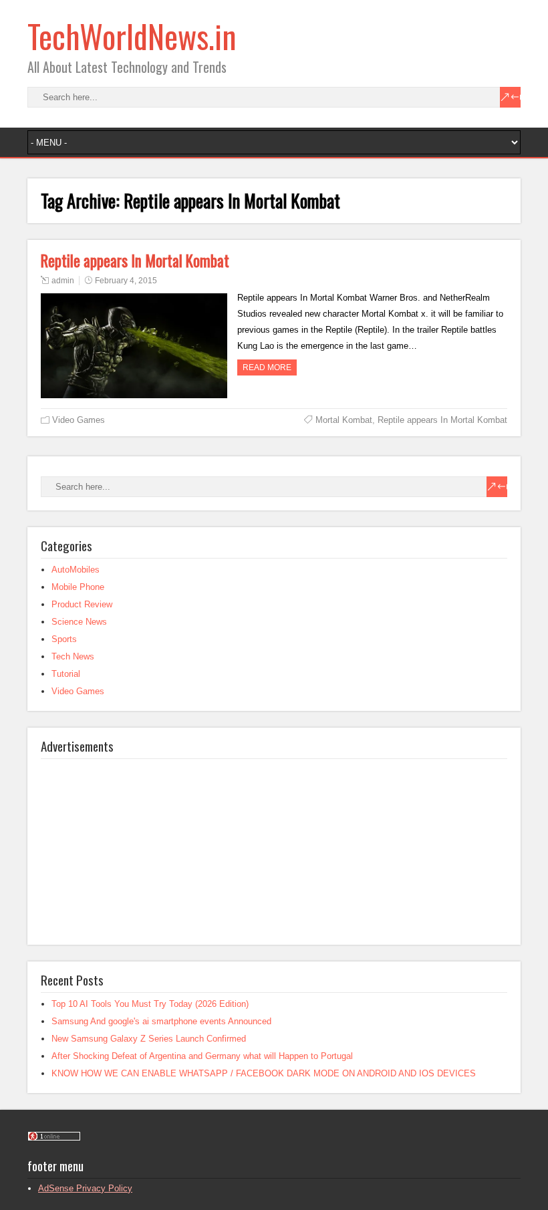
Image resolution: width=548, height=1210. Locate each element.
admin (62, 280)
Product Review (81, 604)
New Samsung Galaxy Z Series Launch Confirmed (148, 1039)
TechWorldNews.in (132, 35)
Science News (79, 622)
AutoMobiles (75, 570)
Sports (64, 639)
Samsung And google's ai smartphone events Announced (161, 1021)
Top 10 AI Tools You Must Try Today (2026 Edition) (150, 1004)
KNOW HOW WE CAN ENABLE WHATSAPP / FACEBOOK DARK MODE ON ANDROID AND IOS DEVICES (263, 1073)
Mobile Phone (77, 587)
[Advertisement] (141, 842)
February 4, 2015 (126, 280)
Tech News (72, 656)
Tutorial (65, 674)
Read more (267, 367)
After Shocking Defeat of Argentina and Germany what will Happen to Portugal (202, 1056)
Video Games (78, 420)
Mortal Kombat (343, 420)
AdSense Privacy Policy (85, 1188)
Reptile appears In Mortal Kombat (135, 260)
